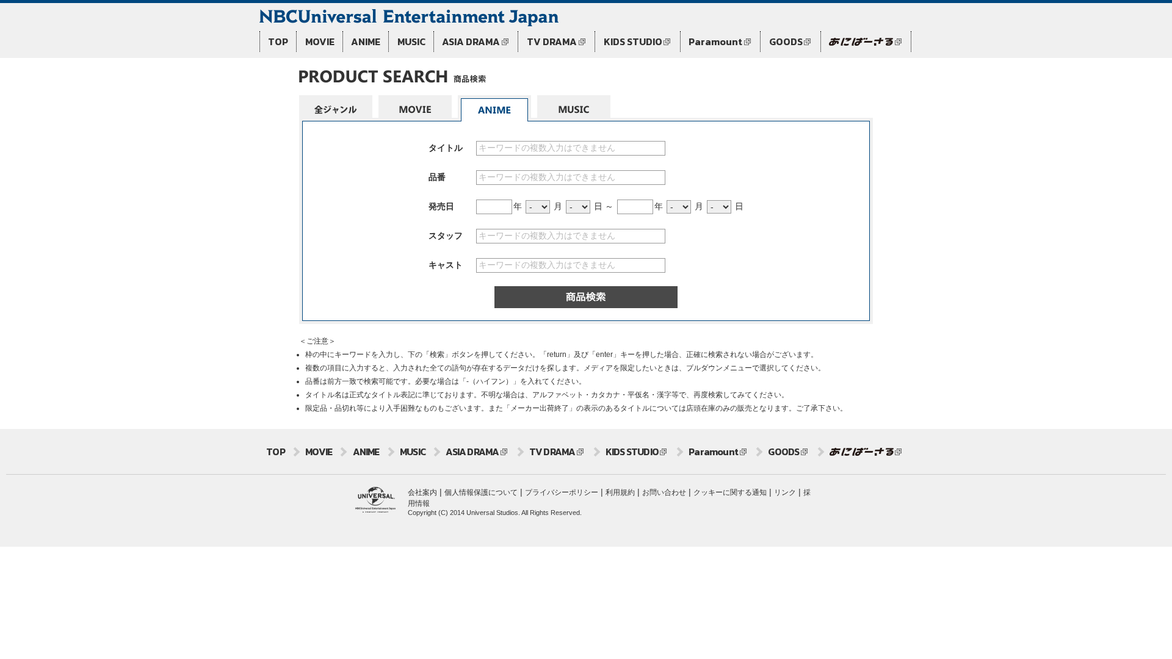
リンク (785, 492)
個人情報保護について (481, 492)
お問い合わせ (664, 492)
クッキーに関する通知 (730, 492)
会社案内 (422, 492)
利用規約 (620, 492)
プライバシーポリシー (561, 492)
